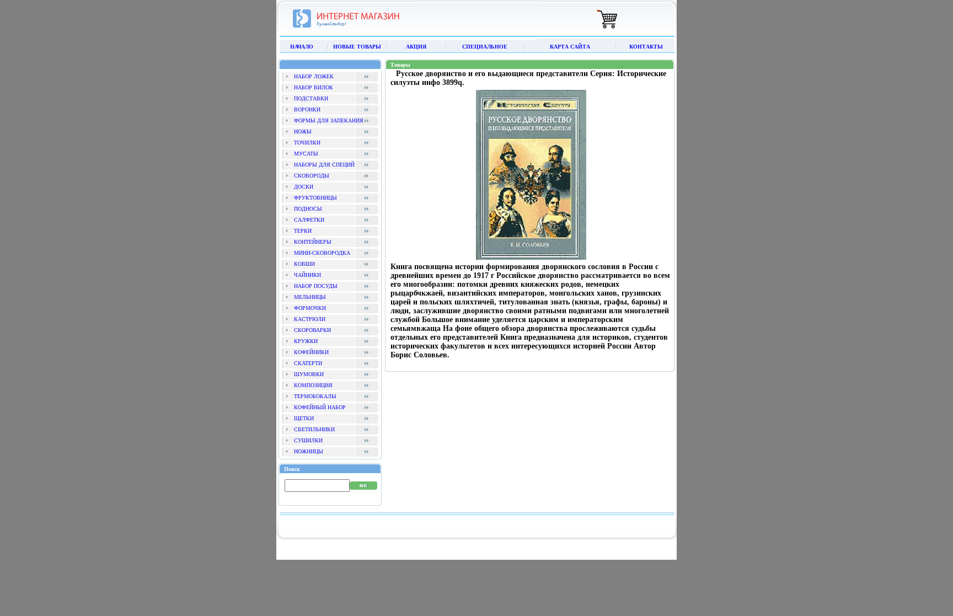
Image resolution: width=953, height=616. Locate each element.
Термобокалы (315, 396)
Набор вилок (313, 87)
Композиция (313, 385)
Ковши (304, 264)
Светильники (314, 429)
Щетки (304, 418)
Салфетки (309, 220)
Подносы (308, 209)
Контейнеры (312, 242)
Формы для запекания (328, 120)
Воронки (307, 109)
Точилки (307, 143)
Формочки (310, 308)
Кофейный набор (320, 407)
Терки (303, 231)
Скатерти (308, 363)
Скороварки (312, 330)
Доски (303, 187)
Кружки (306, 341)
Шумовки (309, 374)
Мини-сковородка (322, 253)
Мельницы (310, 297)
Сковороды (311, 176)
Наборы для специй (324, 165)
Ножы (303, 131)
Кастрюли (309, 319)
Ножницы (308, 451)
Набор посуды (316, 286)
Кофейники (311, 352)
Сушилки (308, 440)
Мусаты (306, 154)
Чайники (307, 275)
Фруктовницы (315, 198)
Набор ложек (314, 76)
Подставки (311, 98)
